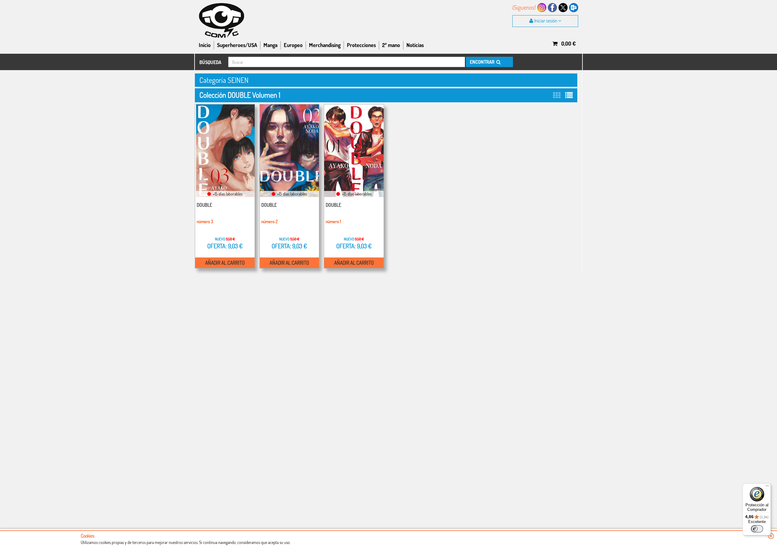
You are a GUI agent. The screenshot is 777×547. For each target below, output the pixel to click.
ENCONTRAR (482, 62)
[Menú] (767, 487)
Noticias (415, 45)
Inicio (205, 45)
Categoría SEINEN (224, 80)
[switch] (757, 528)
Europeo (293, 45)
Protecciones (361, 45)
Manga (270, 45)
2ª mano (391, 45)
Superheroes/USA (237, 45)
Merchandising (325, 45)
